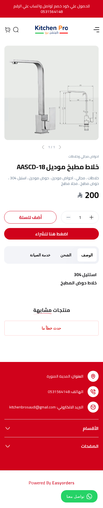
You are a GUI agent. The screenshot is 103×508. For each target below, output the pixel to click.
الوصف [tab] (87, 254)
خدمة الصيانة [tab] (40, 254)
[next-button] (43, 147)
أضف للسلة (30, 217)
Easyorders (63, 483)
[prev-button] (60, 147)
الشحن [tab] (65, 254)
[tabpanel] (51, 279)
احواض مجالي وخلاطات (84, 156)
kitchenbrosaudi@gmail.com (32, 407)
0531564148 (59, 391)
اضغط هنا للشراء (51, 234)
